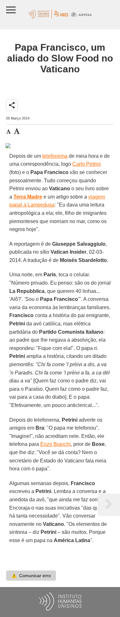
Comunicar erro (31, 575)
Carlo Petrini (86, 164)
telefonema (55, 156)
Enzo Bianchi (55, 444)
